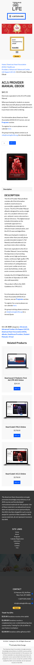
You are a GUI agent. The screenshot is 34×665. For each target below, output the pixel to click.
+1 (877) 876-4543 (24, 599)
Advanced (13, 69)
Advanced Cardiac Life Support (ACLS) (15, 329)
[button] (16, 16)
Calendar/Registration (17, 539)
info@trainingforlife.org (10, 135)
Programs (17, 536)
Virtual (11, 337)
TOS (17, 548)
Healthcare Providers (15, 334)
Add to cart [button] (17, 389)
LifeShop (17, 543)
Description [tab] (7, 189)
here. (10, 129)
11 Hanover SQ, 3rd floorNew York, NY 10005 (22, 593)
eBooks (4, 334)
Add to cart (12, 143)
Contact (17, 545)
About (17, 534)
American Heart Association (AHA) (14, 332)
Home (4, 64)
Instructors (17, 541)
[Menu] (17, 52)
